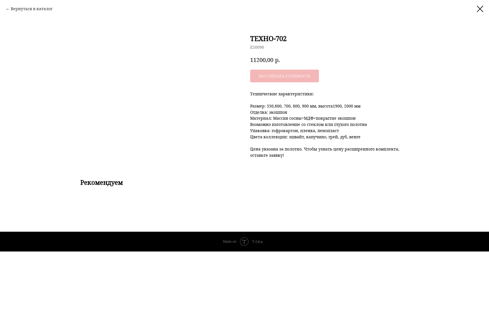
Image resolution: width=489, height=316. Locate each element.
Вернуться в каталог (31, 8)
